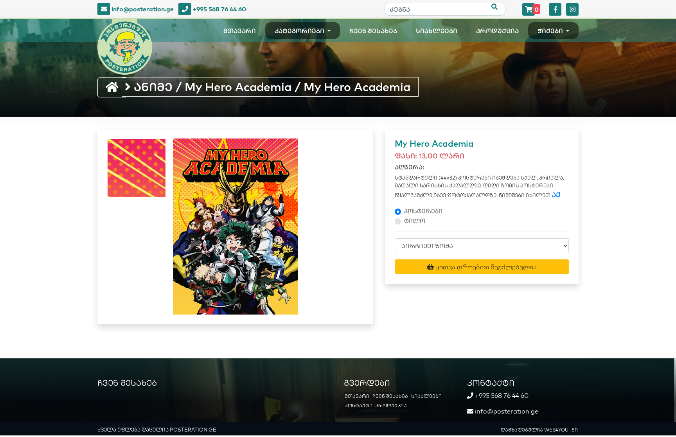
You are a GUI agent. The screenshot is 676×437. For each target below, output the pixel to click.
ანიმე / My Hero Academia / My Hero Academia (270, 86)
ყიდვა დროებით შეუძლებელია (485, 267)
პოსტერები (423, 211)
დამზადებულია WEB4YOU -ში (539, 430)
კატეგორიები (300, 31)
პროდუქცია (497, 31)
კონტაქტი (358, 405)
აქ (556, 194)
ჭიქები (551, 31)
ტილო (414, 221)
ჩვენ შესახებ (373, 31)
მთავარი (239, 31)
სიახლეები (436, 31)
